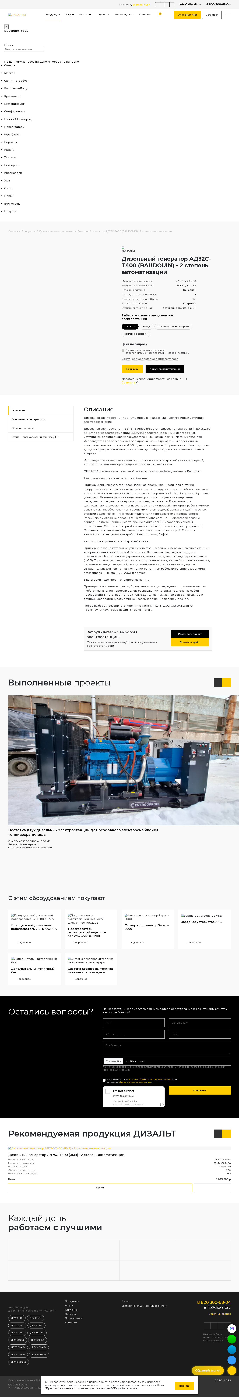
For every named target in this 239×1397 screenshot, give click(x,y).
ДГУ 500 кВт (18, 1354)
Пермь (9, 196)
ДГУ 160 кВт (37, 1340)
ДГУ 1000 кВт (18, 1362)
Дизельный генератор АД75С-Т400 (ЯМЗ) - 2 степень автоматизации (66, 1155)
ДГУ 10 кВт (17, 1318)
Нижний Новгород (18, 119)
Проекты (104, 14)
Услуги (69, 14)
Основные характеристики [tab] (28, 419)
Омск (8, 188)
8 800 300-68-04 (218, 4)
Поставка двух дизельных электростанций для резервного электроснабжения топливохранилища (83, 832)
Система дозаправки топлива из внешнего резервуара (90, 970)
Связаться (212, 14)
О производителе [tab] (23, 428)
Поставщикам (124, 14)
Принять (184, 1386)
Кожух (146, 326)
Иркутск (10, 211)
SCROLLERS (223, 1380)
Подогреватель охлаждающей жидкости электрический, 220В (87, 932)
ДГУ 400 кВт (39, 1347)
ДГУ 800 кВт (39, 1354)
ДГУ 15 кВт (35, 1318)
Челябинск (12, 134)
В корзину (132, 369)
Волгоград (12, 203)
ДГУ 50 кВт (17, 1332)
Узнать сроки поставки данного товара (150, 358)
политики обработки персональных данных (150, 1079)
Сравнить (129, 382)
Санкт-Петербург (16, 80)
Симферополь (14, 111)
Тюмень (10, 157)
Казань (9, 149)
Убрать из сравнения (171, 379)
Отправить (199, 1090)
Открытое (130, 326)
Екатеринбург (14, 103)
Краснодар (12, 96)
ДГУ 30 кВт (36, 1325)
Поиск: (9, 45)
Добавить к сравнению (138, 379)
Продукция (52, 14)
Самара (9, 65)
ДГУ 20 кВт (17, 1325)
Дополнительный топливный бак (33, 970)
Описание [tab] (18, 410)
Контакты (145, 14)
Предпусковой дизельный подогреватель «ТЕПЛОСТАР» (34, 927)
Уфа (7, 180)
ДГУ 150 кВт (17, 1340)
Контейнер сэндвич (135, 334)
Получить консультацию (165, 369)
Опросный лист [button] (187, 14)
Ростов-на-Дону (15, 88)
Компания (85, 14)
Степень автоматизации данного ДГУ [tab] (35, 436)
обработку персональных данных (135, 1082)
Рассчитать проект (190, 634)
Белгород (11, 165)
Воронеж (11, 142)
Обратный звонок (220, 1313)
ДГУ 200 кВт (18, 1347)
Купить (100, 1187)
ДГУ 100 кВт (37, 1332)
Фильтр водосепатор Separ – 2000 (147, 927)
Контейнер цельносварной (173, 326)
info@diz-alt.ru (190, 4)
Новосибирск (14, 126)
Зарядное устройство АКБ (201, 922)
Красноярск (13, 172)
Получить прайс (190, 642)
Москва (9, 73)
